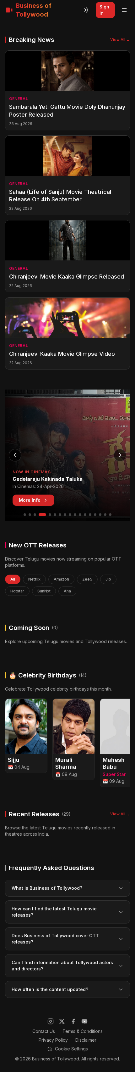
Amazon (61, 579)
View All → (120, 39)
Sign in (104, 10)
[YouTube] (84, 1021)
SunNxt (44, 591)
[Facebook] (73, 1021)
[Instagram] (50, 1021)
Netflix (34, 579)
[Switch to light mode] (86, 10)
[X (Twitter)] (62, 1021)
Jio (108, 579)
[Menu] (124, 10)
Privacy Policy (53, 1040)
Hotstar (17, 591)
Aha (67, 591)
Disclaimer (85, 1040)
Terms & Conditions (82, 1031)
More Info (29, 500)
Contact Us (43, 1031)
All (12, 579)
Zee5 (87, 579)
